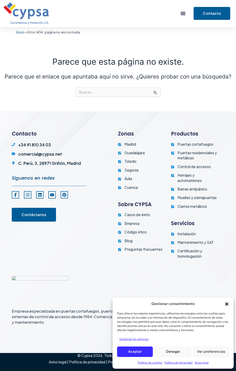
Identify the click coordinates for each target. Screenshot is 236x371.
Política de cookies (150, 362)
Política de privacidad (178, 362)
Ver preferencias (211, 351)
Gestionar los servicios (133, 339)
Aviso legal (202, 362)
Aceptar (135, 351)
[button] (226, 304)
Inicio (20, 32)
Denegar (173, 351)
